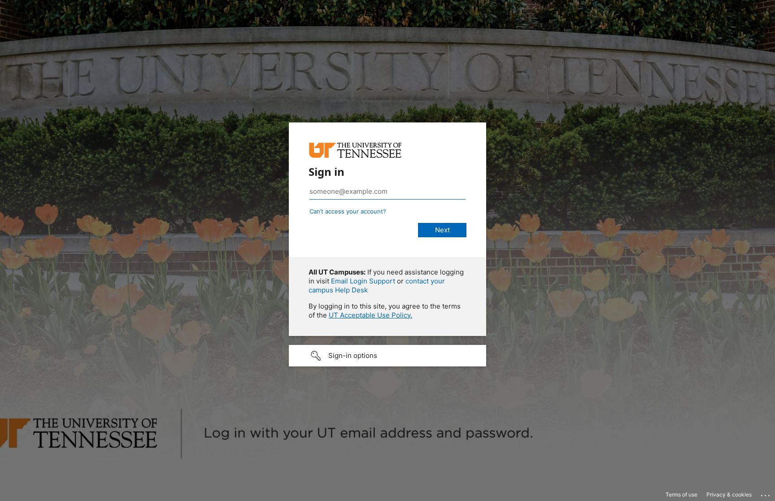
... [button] (766, 493)
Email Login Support (363, 281)
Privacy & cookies (729, 494)
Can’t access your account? (347, 211)
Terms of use (681, 494)
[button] (387, 355)
